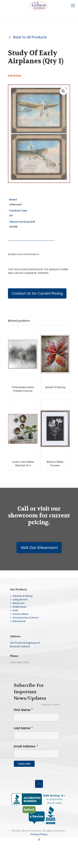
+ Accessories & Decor (24, 617)
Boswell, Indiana (20, 646)
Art (11, 215)
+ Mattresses (18, 607)
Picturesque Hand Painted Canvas (23, 389)
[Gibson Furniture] (39, 5)
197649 (13, 226)
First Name (23, 710)
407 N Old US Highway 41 (25, 643)
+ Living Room (18, 599)
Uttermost (15, 204)
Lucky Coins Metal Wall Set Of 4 (23, 463)
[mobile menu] (73, 5)
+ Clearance (18, 621)
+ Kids (14, 610)
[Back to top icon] (39, 784)
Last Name (23, 728)
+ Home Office (19, 614)
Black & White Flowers (55, 463)
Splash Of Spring (55, 387)
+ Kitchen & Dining (21, 596)
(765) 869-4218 (19, 662)
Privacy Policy (39, 834)
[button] (63, 91)
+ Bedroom (17, 603)
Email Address (26, 746)
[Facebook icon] (39, 840)
